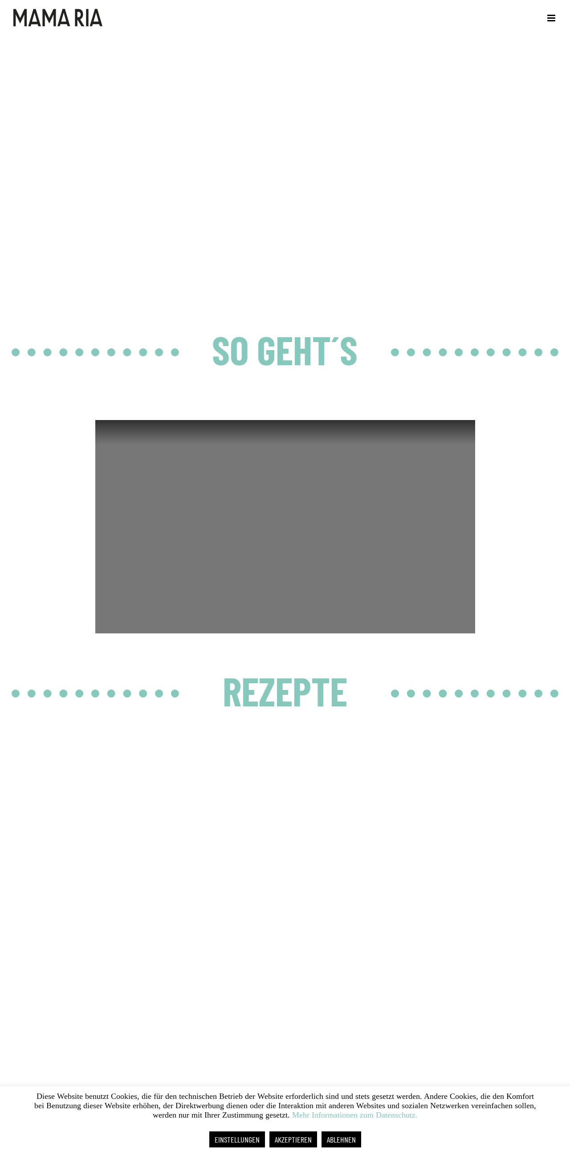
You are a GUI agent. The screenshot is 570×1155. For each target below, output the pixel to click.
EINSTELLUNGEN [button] (237, 1139)
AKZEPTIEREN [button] (293, 1139)
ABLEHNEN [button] (341, 1139)
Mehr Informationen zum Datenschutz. (355, 1114)
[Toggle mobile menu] (552, 18)
